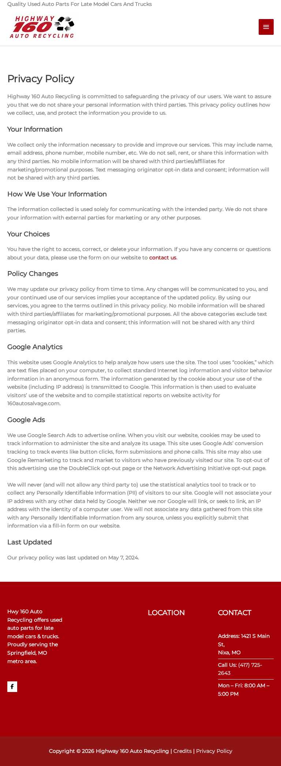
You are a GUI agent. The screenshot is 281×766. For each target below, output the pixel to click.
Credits (182, 751)
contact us (162, 257)
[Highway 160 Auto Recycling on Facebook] (12, 686)
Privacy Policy (214, 751)
